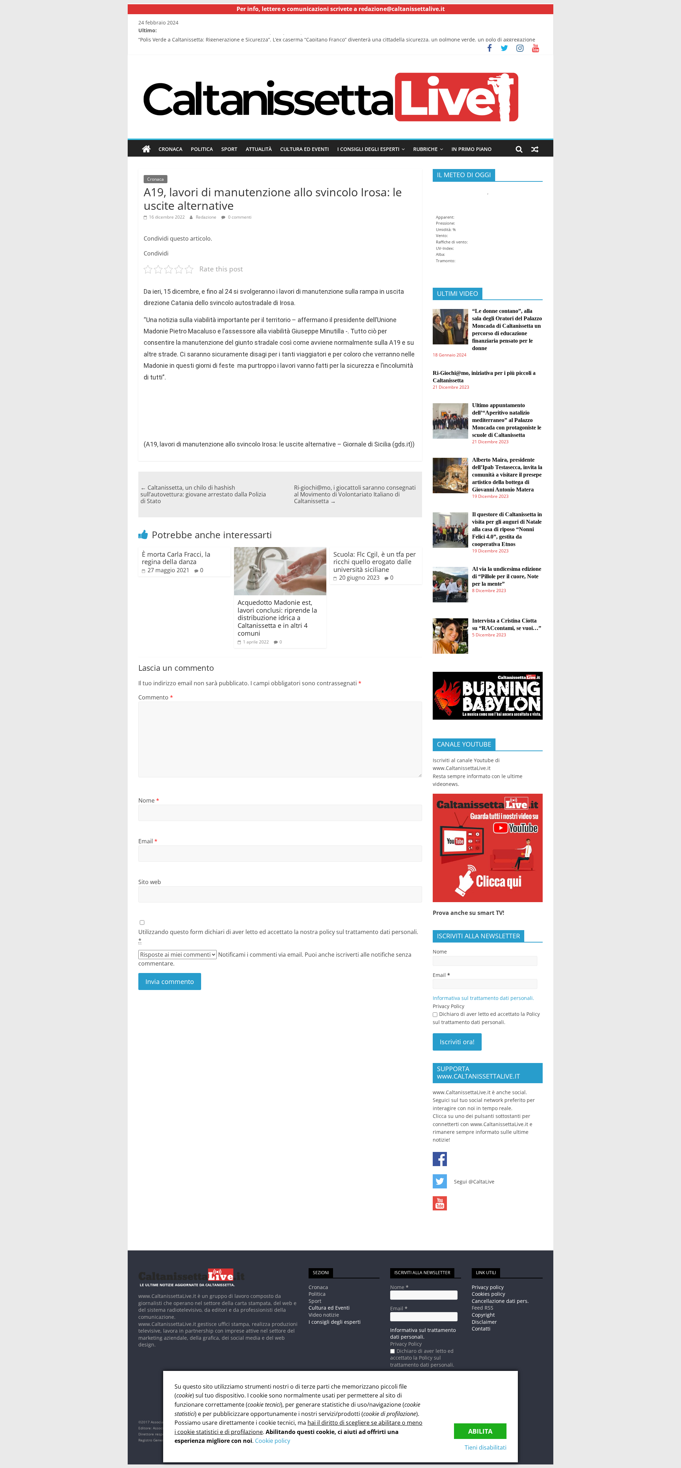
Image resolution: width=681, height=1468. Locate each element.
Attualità (259, 149)
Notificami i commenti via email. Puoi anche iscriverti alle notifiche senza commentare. (274, 959)
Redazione (206, 217)
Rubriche (425, 149)
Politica (202, 149)
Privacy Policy (448, 1006)
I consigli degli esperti (368, 149)
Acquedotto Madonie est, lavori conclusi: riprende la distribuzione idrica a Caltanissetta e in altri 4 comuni (277, 617)
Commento (155, 697)
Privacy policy (488, 1287)
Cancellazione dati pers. (500, 1301)
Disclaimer (484, 1321)
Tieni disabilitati (485, 1447)
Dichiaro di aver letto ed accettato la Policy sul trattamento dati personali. (486, 1018)
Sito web (149, 882)
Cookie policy (272, 1441)
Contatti (481, 1328)
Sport (229, 149)
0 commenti (239, 217)
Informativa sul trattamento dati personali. (483, 998)
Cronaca (170, 149)
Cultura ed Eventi (304, 149)
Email (147, 841)
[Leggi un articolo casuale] (535, 149)
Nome (148, 800)
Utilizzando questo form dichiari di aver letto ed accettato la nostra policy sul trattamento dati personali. (278, 936)
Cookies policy (488, 1293)
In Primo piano (472, 149)
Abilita (480, 1431)
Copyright (483, 1314)
